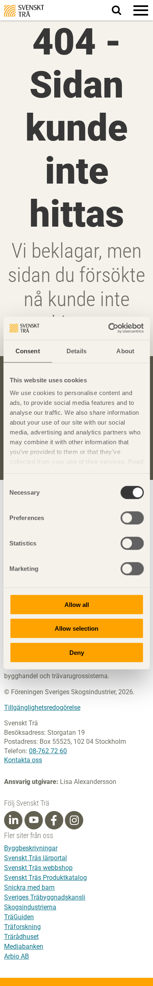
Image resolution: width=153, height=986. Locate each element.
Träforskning (22, 927)
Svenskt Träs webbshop (38, 868)
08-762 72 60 (48, 751)
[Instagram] (74, 820)
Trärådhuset (21, 937)
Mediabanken (23, 946)
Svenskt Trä (24, 11)
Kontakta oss (23, 760)
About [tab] (125, 350)
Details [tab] (76, 350)
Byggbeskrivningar (31, 848)
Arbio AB (16, 956)
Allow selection (76, 628)
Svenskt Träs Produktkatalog (45, 877)
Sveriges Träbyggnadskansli (44, 897)
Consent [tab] (28, 350)
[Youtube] (34, 820)
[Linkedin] (13, 820)
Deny (76, 652)
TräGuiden (19, 917)
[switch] (132, 517)
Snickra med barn (29, 887)
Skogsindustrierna (30, 907)
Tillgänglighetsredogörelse (42, 707)
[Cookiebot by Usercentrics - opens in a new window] (109, 328)
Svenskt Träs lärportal (35, 858)
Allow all (76, 604)
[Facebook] (54, 820)
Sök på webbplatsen (121, 10)
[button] (141, 10)
